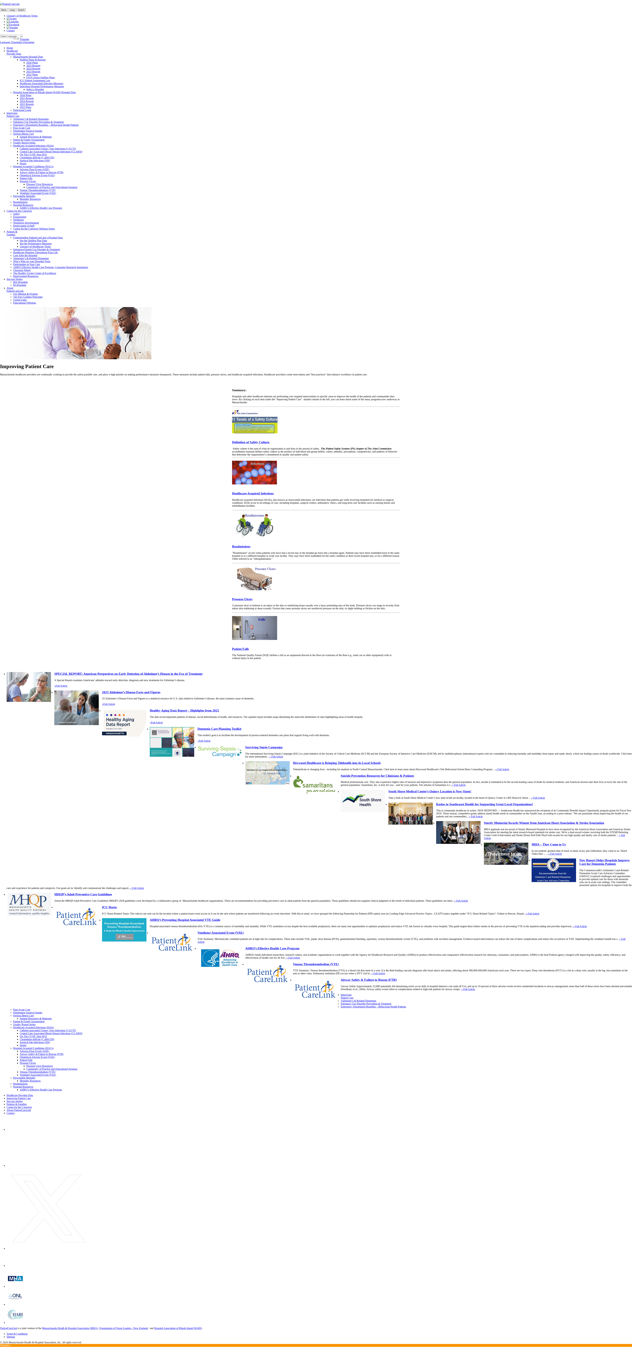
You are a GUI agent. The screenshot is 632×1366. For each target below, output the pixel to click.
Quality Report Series (24, 142)
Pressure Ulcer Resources (39, 184)
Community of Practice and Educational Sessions (51, 187)
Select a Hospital (35, 89)
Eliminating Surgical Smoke (27, 130)
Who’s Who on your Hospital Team (31, 261)
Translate (24, 39)
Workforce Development (26, 222)
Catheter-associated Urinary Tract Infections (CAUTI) (48, 148)
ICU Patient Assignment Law (35, 80)
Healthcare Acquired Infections (253, 493)
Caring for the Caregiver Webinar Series (34, 228)
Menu (4, 10)
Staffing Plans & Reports (33, 59)
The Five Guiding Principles (28, 297)
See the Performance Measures (36, 243)
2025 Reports (33, 65)
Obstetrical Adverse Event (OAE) (37, 175)
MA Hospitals (20, 282)
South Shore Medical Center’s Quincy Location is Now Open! (429, 791)
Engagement (19, 216)
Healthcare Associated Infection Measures (41, 83)
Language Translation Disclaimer (17, 42)
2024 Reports (33, 68)
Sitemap (11, 1336)
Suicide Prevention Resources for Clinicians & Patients (377, 775)
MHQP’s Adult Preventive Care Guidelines (83, 894)
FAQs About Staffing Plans (40, 77)
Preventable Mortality (24, 196)
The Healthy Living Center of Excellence (34, 273)
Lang (12, 10)
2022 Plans (32, 74)
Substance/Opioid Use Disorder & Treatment (36, 249)
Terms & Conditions (17, 1333)
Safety (16, 213)
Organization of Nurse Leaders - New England (123, 1328)
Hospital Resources (23, 205)
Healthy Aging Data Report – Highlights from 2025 (184, 710)
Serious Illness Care (23, 133)
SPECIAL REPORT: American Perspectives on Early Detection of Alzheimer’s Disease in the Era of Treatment (128, 674)
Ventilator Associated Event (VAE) (38, 193)
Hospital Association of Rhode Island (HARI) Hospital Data (44, 92)
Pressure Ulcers (28, 181)
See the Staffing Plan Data (33, 240)
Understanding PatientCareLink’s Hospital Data (38, 237)
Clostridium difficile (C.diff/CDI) (37, 157)
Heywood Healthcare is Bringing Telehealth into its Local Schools (337, 763)
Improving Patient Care (13, 114)
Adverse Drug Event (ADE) (34, 169)
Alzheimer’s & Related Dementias (31, 119)
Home (10, 47)
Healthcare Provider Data (14, 52)
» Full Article (276, 756)
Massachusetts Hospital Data (28, 56)
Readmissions (20, 202)
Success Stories (15, 279)
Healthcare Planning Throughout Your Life (35, 252)
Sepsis (23, 163)
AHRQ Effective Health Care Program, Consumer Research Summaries (50, 267)
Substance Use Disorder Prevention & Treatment (38, 122)
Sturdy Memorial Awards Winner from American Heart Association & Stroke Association (544, 823)
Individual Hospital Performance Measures (42, 86)
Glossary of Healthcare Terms (22, 15)
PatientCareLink (8, 1328)
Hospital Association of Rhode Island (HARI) (178, 1328)
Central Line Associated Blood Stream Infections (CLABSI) (51, 151)
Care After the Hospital (25, 255)
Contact (11, 30)
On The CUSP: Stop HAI (33, 154)
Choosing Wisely (22, 270)
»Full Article (60, 685)
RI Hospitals (19, 285)
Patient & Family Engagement (28, 139)
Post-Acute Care (21, 128)
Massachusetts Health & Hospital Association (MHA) (70, 1328)
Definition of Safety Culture (251, 442)
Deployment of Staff (23, 225)
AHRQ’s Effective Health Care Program (41, 208)
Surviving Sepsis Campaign (264, 747)
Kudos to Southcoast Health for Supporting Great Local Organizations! (484, 804)
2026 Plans (32, 62)
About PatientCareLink (15, 289)
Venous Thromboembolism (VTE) (37, 190)
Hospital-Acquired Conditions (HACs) (33, 166)
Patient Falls (26, 178)
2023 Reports (33, 71)
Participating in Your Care (26, 264)
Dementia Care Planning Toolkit (219, 729)
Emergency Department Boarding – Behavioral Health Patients (46, 125)
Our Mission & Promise (25, 294)
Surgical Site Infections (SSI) (35, 160)
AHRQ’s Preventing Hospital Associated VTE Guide (185, 920)
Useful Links (20, 299)
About (19, 1110)
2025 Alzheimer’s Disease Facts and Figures (131, 692)
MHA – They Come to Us (549, 844)
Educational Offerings (24, 302)
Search (21, 10)
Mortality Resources (30, 199)
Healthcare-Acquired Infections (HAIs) (33, 145)
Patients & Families (12, 233)
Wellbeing (18, 219)
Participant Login (22, 110)
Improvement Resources (25, 276)
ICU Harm (109, 907)
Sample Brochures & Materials (36, 136)
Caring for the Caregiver (19, 211)
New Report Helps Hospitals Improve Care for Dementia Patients (604, 862)
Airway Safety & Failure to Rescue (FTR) (42, 172)
